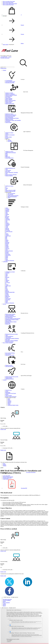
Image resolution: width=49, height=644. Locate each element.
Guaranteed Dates (8, 96)
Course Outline (6, 478)
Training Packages (8, 98)
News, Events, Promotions (8, 342)
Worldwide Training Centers (13, 405)
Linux (6, 173)
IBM (6, 237)
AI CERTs (7, 209)
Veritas (6, 259)
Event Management (9, 317)
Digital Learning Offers (9, 103)
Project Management (9, 117)
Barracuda (7, 216)
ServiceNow (10, 141)
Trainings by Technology (10, 93)
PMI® (6, 155)
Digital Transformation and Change (12, 118)
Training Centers (8, 102)
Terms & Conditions (7, 600)
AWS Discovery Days (9, 366)
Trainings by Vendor (9, 92)
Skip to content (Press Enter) (8, 4)
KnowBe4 (7, 242)
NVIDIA (7, 246)
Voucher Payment (8, 377)
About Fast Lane (8, 390)
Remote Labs (7, 323)
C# (5, 187)
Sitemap (4, 604)
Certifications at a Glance (10, 271)
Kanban (6, 138)
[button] (11, 44)
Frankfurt (9, 400)
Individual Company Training (10, 321)
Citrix (6, 221)
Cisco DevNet (10, 194)
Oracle (6, 249)
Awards (6, 391)
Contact (9, 56)
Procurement (7, 121)
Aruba (6, 213)
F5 (5, 232)
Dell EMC (7, 229)
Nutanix (6, 245)
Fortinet (6, 233)
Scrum (6, 135)
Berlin (9, 399)
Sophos (6, 256)
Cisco (6, 220)
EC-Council (7, 230)
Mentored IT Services (9, 341)
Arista (6, 212)
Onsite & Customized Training (11, 95)
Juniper (6, 241)
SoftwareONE (8, 255)
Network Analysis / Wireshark (10, 174)
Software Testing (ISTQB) (10, 191)
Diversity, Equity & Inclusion (10, 396)
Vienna (9, 404)
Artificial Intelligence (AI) (10, 168)
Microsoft (7, 243)
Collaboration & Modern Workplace (12, 338)
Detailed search (3, 68)
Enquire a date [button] (3, 429)
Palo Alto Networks (9, 250)
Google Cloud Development (13, 195)
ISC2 (6, 239)
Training (4, 70)
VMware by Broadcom (9, 260)
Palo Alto (7, 295)
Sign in (4, 605)
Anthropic (7, 211)
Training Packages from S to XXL (11, 376)
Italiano (22, 43)
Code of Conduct (8, 395)
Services (4, 303)
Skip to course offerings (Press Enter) (10, 3)
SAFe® (6, 133)
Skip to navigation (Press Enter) (9, 1)
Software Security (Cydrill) (10, 190)
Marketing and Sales (9, 119)
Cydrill (6, 227)
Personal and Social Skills (10, 116)
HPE (6, 236)
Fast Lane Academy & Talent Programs (12, 318)
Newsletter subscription (4, 57)
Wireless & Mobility (9, 175)
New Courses (7, 97)
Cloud (6, 169)
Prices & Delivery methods (8, 476)
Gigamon (7, 234)
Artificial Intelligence (9, 336)
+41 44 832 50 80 (3, 56)
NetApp (6, 244)
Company (5, 379)
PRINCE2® (7, 156)
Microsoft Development (12, 196)
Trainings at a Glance (9, 113)
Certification (5, 261)
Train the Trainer (8, 122)
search (1, 67)
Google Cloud (8, 235)
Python (6, 188)
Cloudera (7, 222)
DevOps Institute (8, 136)
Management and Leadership (10, 114)
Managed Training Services (10, 316)
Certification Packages (9, 378)
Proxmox (7, 251)
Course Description (6, 475)
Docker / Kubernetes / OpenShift (11, 172)
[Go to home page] (9, 54)
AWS (6, 215)
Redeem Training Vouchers (10, 100)
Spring (9, 197)
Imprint (4, 601)
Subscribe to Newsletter (9, 355)
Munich (9, 402)
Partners (6, 394)
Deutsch (22, 25)
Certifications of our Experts (10, 393)
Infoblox (6, 240)
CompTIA (7, 225)
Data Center (7, 171)
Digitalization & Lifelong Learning (11, 319)
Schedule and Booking (7, 477)
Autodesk (7, 214)
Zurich (9, 398)
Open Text (7, 248)
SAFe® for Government (9, 134)
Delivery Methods (8, 99)
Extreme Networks (8, 231)
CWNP (6, 226)
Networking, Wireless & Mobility (11, 340)
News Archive (8, 354)
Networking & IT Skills (9, 82)
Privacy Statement (6, 602)
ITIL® (6, 154)
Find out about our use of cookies (13, 639)
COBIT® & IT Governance (10, 152)
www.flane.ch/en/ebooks (30, 472)
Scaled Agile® (8, 298)
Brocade (6, 217)
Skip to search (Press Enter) (8, 2)
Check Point (7, 219)
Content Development (9, 315)
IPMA (6, 153)
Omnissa (7, 247)
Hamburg (9, 401)
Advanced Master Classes (10, 81)
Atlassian (9, 140)
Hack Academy (8, 320)
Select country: (5, 44)
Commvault (7, 224)
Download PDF (24, 488)
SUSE (6, 258)
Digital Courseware (9, 101)
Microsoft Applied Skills (9, 292)
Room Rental (7, 322)
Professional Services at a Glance (11, 334)
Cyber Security (8, 170)
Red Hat (6, 253)
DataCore (7, 228)
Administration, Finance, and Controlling (13, 120)
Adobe (6, 207)
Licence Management (9, 157)
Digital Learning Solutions (10, 314)
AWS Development (11, 193)
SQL (6, 189)
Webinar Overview (8, 365)
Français (22, 34)
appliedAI (7, 210)
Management (7, 392)
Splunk (6, 257)
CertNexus (7, 218)
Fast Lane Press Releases (10, 352)
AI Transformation (8, 80)
